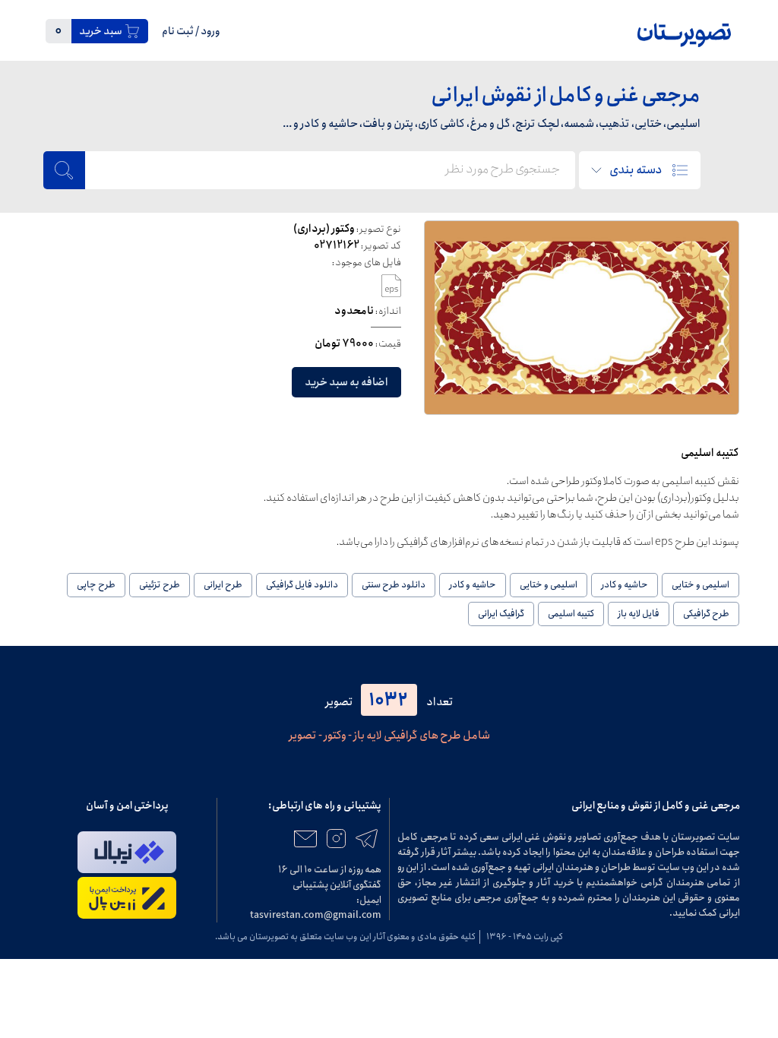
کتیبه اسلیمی (571, 613)
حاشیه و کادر (624, 585)
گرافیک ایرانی (501, 613)
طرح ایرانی (223, 585)
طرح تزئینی (159, 585)
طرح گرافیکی (706, 613)
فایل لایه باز (638, 613)
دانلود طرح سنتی (393, 585)
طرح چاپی (96, 585)
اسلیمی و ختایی (700, 585)
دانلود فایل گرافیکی (302, 585)
